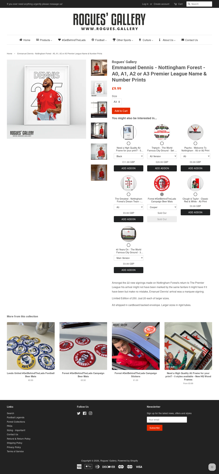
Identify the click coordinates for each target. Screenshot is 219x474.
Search (10, 413)
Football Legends (15, 417)
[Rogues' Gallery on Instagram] (90, 413)
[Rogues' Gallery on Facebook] (84, 413)
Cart (180, 3)
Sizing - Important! (16, 430)
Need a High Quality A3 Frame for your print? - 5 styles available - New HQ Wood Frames (129, 152)
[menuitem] (26, 40)
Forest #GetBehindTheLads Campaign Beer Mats (162, 200)
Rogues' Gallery (108, 460)
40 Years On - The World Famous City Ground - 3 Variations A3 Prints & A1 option (128, 254)
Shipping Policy (14, 442)
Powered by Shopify (128, 460)
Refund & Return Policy (18, 438)
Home (9, 53)
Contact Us (12, 434)
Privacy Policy (14, 447)
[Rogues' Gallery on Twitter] (78, 413)
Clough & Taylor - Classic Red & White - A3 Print (195, 200)
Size (114, 96)
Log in (145, 3)
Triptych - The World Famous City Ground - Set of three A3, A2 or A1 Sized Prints (162, 152)
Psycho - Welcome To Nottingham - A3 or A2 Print (195, 149)
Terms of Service (15, 451)
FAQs (9, 425)
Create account (161, 3)
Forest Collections (16, 421)
